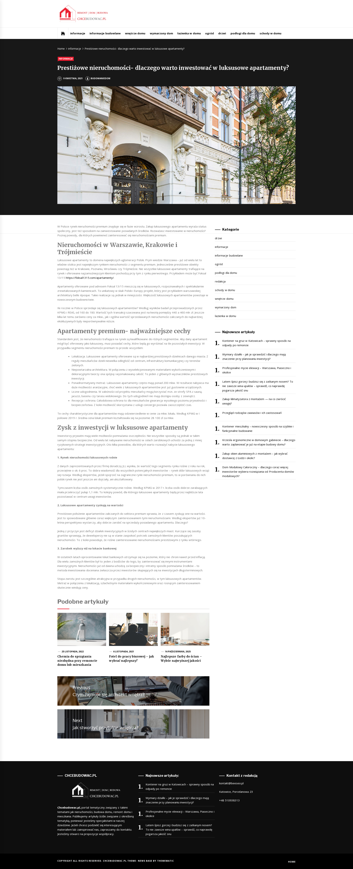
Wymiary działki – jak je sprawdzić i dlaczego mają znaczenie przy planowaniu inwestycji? (254, 356)
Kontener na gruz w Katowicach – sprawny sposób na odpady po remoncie (256, 343)
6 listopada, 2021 (123, 651)
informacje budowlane (105, 33)
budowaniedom (100, 78)
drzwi (222, 33)
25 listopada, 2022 (73, 651)
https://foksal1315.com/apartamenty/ (90, 277)
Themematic (165, 860)
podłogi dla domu (243, 33)
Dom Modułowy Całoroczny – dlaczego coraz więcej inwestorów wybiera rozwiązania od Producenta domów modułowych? (258, 471)
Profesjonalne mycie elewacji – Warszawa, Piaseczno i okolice (256, 370)
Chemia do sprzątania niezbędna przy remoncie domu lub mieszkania (77, 660)
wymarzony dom (161, 33)
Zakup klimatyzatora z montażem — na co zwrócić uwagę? (254, 401)
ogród (209, 33)
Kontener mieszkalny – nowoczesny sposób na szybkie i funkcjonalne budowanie (257, 428)
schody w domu (270, 33)
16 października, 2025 (178, 651)
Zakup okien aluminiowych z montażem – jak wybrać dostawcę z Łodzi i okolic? (255, 456)
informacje (77, 33)
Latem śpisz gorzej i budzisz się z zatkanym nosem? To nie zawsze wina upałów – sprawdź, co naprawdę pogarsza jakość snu (257, 386)
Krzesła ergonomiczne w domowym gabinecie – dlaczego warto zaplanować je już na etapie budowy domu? (258, 442)
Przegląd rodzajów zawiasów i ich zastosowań (252, 413)
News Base (145, 860)
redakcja (220, 281)
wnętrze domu (135, 33)
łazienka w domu (189, 33)
